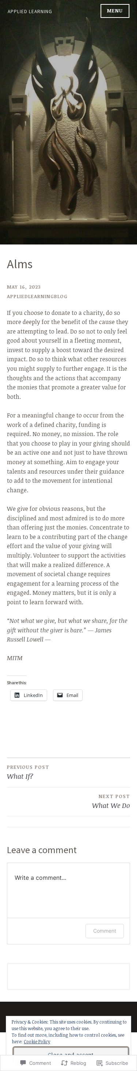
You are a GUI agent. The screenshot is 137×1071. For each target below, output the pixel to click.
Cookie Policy (37, 1041)
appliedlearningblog (37, 296)
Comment (104, 931)
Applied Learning (30, 11)
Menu (115, 10)
